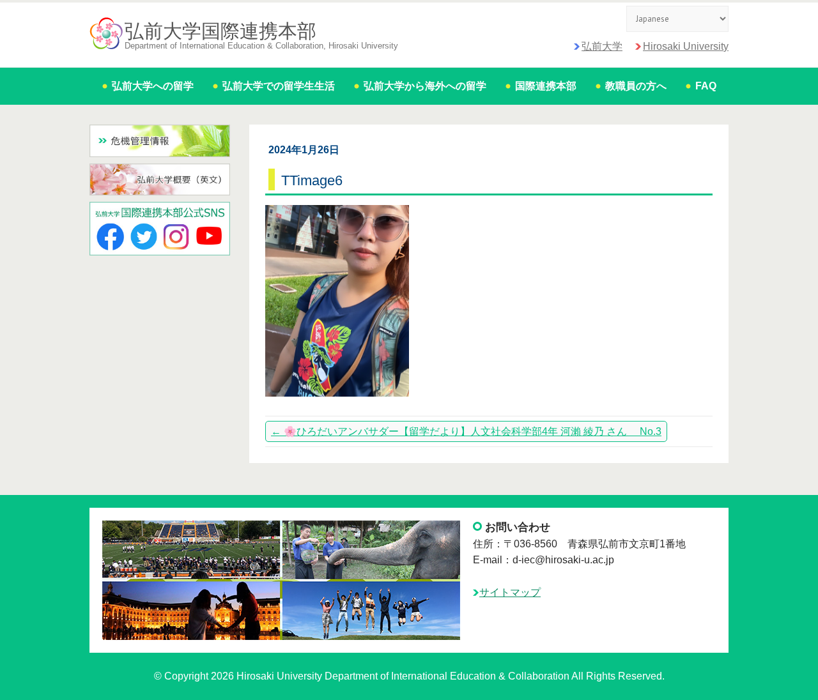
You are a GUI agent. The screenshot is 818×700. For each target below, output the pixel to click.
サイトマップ (510, 592)
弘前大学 (602, 46)
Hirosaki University (686, 46)
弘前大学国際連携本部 (220, 31)
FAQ (705, 85)
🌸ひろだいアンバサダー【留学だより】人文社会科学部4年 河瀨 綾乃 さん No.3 (466, 431)
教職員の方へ (636, 85)
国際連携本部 (545, 85)
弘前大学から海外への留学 (425, 85)
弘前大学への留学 (153, 85)
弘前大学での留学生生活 (278, 85)
